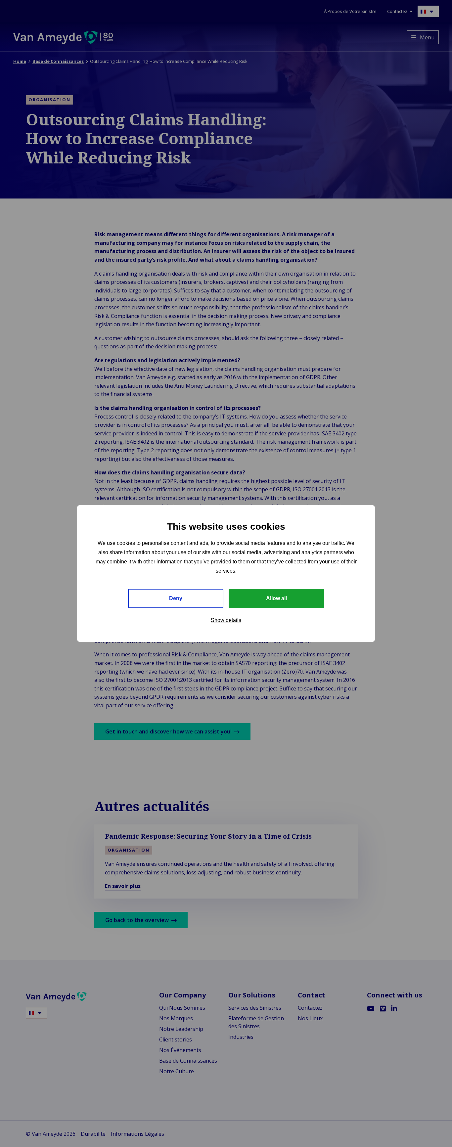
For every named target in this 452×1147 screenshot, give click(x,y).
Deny (175, 598)
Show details (226, 620)
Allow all (276, 598)
